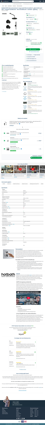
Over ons (17, 409)
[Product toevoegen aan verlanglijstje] (41, 49)
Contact (17, 411)
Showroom (17, 412)
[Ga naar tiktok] (16, 418)
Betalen (3, 409)
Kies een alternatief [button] (13, 135)
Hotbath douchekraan (16, 183)
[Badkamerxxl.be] (5, 1)
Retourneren (4, 411)
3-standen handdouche (31, 29)
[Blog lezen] (7, 169)
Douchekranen (10, 5)
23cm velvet (31, 19)
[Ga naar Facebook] (19, 418)
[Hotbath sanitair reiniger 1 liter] (8, 148)
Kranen (6, 5)
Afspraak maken (18, 413)
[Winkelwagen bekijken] (43, 1)
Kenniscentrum (18, 415)
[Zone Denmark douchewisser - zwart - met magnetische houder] (8, 140)
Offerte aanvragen (5, 412)
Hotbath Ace (9, 183)
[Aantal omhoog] (32, 47)
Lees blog (15, 176)
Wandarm (29, 25)
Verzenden (3, 410)
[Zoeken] (32, 1)
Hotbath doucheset (25, 183)
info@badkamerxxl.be (18, 404)
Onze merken (18, 416)
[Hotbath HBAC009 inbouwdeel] (25, 83)
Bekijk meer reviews (23, 369)
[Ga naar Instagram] (21, 418)
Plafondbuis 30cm (36, 23)
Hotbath (4, 183)
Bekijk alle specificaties (26, 78)
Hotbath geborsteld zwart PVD (34, 183)
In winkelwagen (33, 49)
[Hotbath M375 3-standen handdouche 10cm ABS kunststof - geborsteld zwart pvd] (25, 102)
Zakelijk (17, 410)
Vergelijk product (41, 9)
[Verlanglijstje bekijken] (42, 1)
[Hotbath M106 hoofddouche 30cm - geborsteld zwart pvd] (25, 98)
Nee (27, 33)
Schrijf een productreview (22, 390)
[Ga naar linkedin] (18, 418)
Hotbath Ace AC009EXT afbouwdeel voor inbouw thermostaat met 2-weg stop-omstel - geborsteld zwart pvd (35, 87)
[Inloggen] (40, 1)
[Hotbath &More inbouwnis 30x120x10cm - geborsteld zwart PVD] (8, 133)
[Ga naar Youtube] (24, 418)
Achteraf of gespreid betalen (17, 3)
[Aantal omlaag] (29, 47)
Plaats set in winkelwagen (36, 157)
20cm (27, 19)
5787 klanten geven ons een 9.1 (28, 3)
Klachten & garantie (5, 413)
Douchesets (14, 5)
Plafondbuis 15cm (29, 23)
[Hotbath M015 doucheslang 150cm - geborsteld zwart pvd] (25, 93)
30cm (36, 19)
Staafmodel (38, 29)
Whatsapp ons (16, 403)
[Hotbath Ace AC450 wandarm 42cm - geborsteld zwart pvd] (25, 107)
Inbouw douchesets (19, 5)
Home (3, 5)
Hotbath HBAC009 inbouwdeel (32, 82)
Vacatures (17, 414)
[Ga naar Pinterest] (22, 418)
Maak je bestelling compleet (35, 51)
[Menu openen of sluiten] (1, 1)
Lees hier (40, 387)
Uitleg (29, 13)
